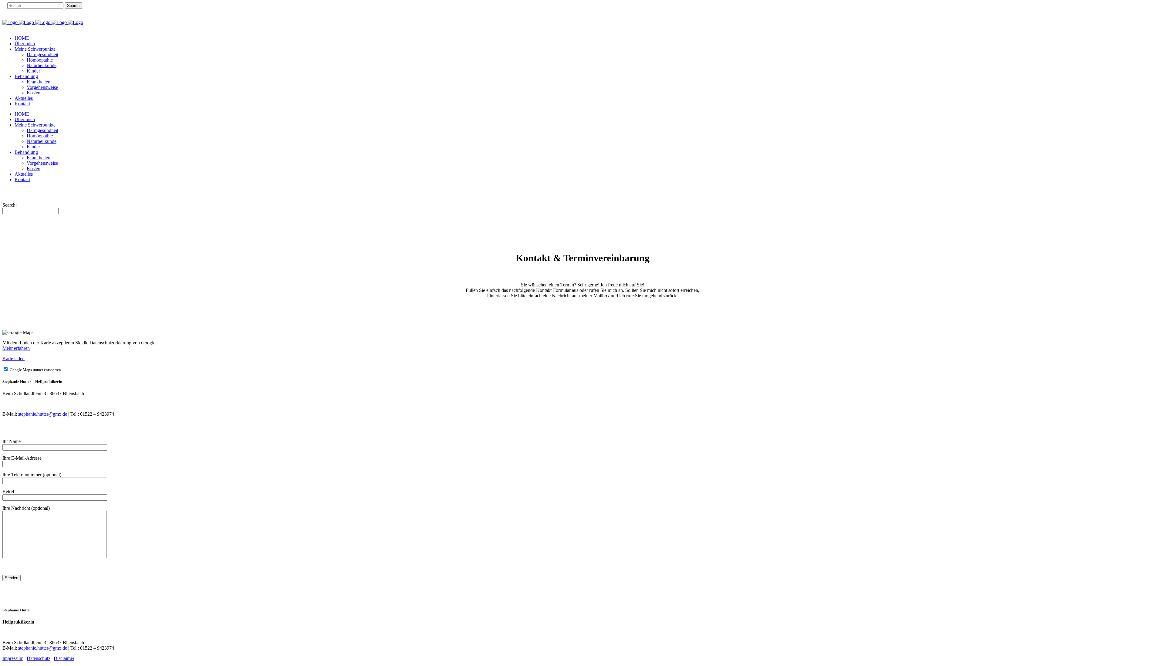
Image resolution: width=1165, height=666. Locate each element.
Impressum (12, 658)
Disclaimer (64, 658)
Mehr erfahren (16, 348)
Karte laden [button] (13, 358)
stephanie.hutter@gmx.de (42, 414)
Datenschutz (38, 658)
